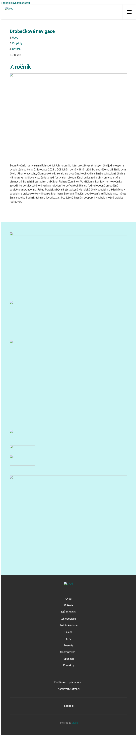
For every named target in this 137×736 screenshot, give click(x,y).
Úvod (15, 37)
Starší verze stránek (68, 689)
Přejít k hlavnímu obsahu (15, 3)
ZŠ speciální (68, 618)
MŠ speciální (68, 612)
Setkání (16, 49)
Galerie (68, 632)
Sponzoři (68, 658)
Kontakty (68, 665)
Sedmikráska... (68, 652)
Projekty (17, 43)
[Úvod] (7, 9)
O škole (68, 605)
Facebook (68, 705)
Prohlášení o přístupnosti (68, 682)
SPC (68, 638)
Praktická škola (68, 625)
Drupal (75, 722)
